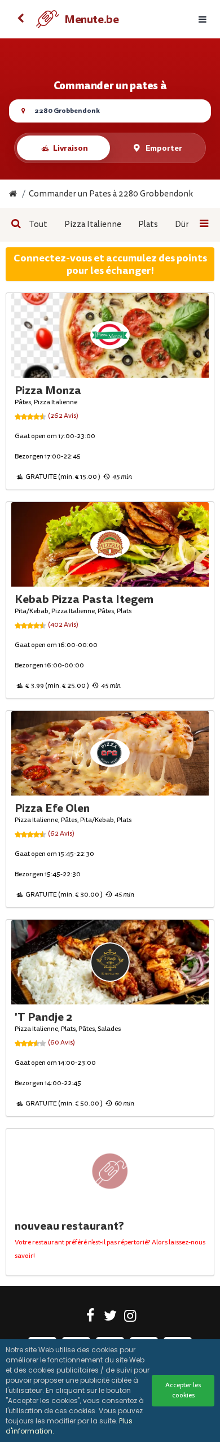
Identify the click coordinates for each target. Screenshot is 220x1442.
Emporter (164, 148)
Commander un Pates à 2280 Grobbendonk (111, 194)
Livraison (70, 148)
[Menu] (202, 19)
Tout (38, 224)
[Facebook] (90, 1318)
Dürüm (188, 224)
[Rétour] (20, 19)
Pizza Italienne (92, 224)
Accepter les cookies (183, 1390)
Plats (148, 224)
